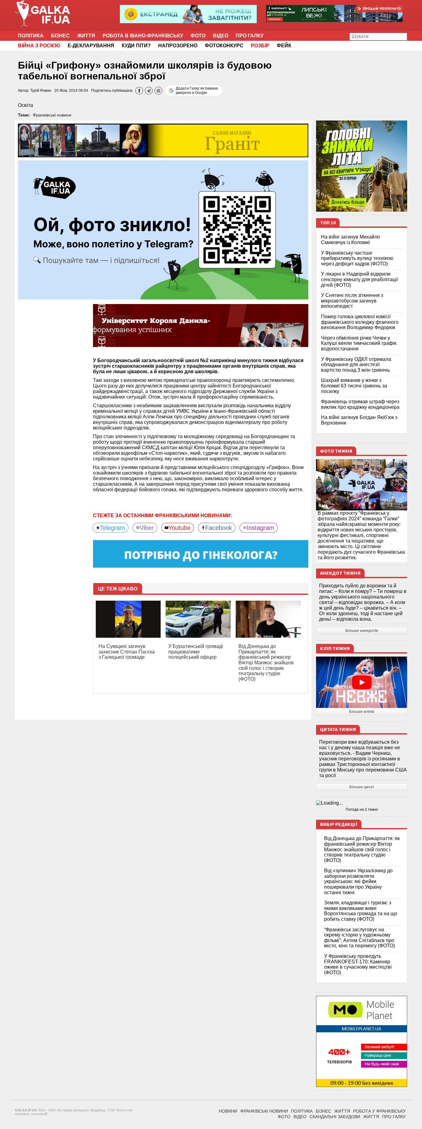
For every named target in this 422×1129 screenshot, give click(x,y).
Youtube (179, 527)
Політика (31, 35)
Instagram (260, 527)
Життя (86, 35)
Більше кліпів (361, 711)
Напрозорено (177, 45)
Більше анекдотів (361, 630)
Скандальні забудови (335, 1116)
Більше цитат (361, 787)
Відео (220, 35)
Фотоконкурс (224, 45)
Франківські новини (52, 114)
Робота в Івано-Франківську (143, 35)
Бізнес (60, 35)
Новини (228, 1111)
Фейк (284, 45)
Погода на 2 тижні (362, 809)
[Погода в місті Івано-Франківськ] (361, 803)
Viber (147, 527)
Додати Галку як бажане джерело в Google (197, 90)
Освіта (25, 105)
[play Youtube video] (361, 682)
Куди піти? (136, 45)
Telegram (112, 527)
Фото (198, 35)
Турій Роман (40, 90)
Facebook (218, 527)
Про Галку (250, 35)
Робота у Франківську (379, 1111)
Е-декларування (91, 45)
